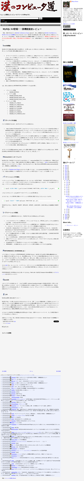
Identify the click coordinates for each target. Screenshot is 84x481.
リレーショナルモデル (68, 103)
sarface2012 (14, 472)
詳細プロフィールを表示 (69, 23)
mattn (12, 463)
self (18, 454)
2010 (66, 214)
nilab (12, 382)
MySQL (17, 381)
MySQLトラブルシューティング (70, 142)
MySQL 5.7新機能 (67, 84)
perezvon (13, 441)
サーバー (33, 432)
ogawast (13, 452)
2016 (66, 171)
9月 (67, 186)
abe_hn (13, 381)
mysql (9, 323)
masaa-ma (13, 409)
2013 (66, 176)
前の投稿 (58, 371)
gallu (12, 386)
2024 (66, 165)
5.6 (6, 323)
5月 (67, 193)
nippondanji (14, 454)
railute (12, 436)
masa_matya (14, 439)
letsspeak (13, 377)
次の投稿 (4, 371)
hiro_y (12, 388)
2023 (66, 167)
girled (12, 432)
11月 (67, 182)
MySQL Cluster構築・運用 (69, 123)
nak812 (13, 390)
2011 (66, 179)
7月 (67, 189)
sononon (13, 443)
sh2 (12, 445)
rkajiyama (13, 402)
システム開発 (38, 432)
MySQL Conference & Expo (22, 33)
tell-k (12, 417)
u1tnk (12, 419)
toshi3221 (13, 450)
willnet (12, 422)
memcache (24, 441)
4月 (67, 194)
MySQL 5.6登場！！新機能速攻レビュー (22, 29)
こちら (18, 166)
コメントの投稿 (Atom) (10, 478)
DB (16, 395)
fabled (12, 427)
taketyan (13, 465)
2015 (66, 173)
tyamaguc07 (14, 448)
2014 (66, 174)
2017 (66, 170)
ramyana (13, 446)
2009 (66, 216)
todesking (13, 420)
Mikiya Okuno (75, 1)
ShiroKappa (14, 455)
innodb (21, 399)
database (20, 415)
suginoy (13, 395)
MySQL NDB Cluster (68, 65)
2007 (66, 219)
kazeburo (13, 475)
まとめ (16, 415)
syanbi (12, 415)
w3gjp (12, 384)
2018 (66, 168)
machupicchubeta (15, 397)
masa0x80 (13, 405)
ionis (12, 457)
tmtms (12, 460)
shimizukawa (14, 467)
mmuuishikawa (14, 403)
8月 (67, 187)
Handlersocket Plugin (15, 169)
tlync (12, 379)
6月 (67, 191)
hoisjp (12, 413)
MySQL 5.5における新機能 (8, 34)
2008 (66, 217)
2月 (67, 211)
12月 (67, 180)
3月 (67, 209)
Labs (46, 162)
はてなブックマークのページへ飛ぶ (27, 374)
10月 (67, 184)
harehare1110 (14, 407)
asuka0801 (13, 399)
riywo (12, 469)
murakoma (13, 424)
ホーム (31, 371)
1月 (67, 212)
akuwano (13, 393)
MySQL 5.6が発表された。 (51, 33)
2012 (66, 177)
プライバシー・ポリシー (72, 225)
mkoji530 (13, 391)
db (30, 450)
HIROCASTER (14, 429)
